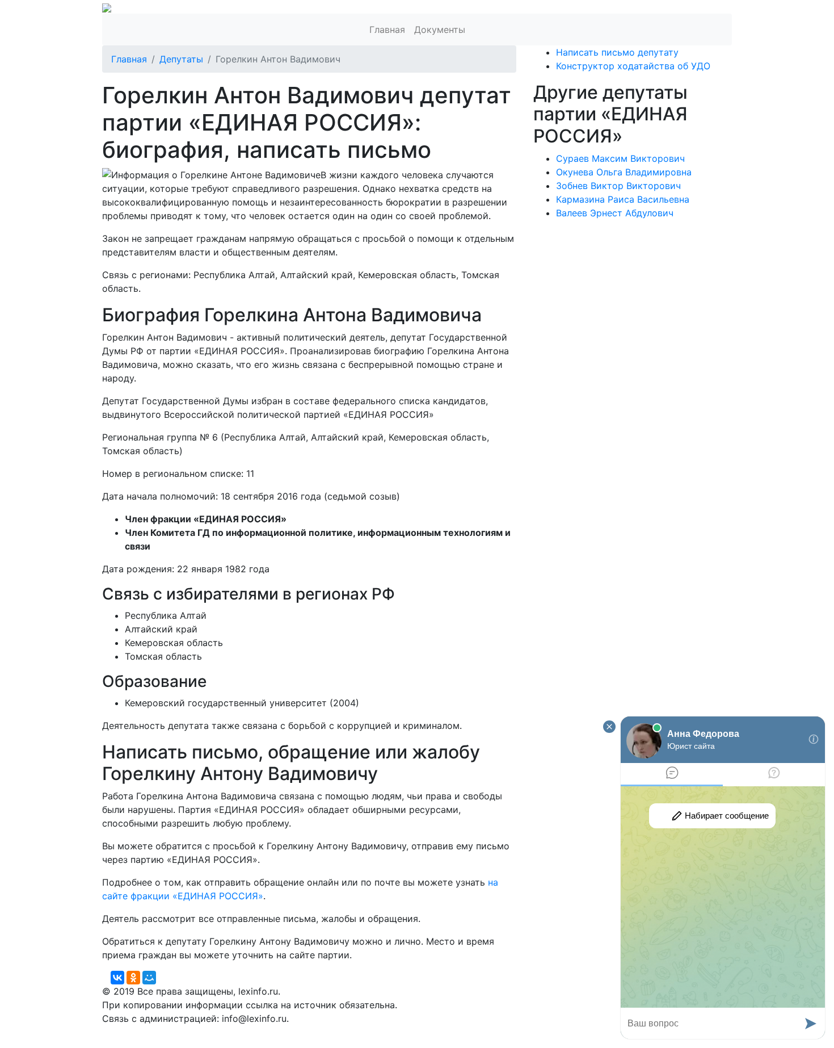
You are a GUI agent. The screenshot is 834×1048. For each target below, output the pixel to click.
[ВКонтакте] (117, 977)
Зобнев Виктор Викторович (618, 185)
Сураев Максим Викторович (620, 158)
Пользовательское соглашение (376, 1032)
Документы (439, 29)
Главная (387, 29)
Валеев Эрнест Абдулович (614, 213)
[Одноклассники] (133, 977)
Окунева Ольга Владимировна (624, 172)
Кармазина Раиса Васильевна (622, 199)
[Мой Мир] (149, 977)
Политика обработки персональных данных (200, 1032)
